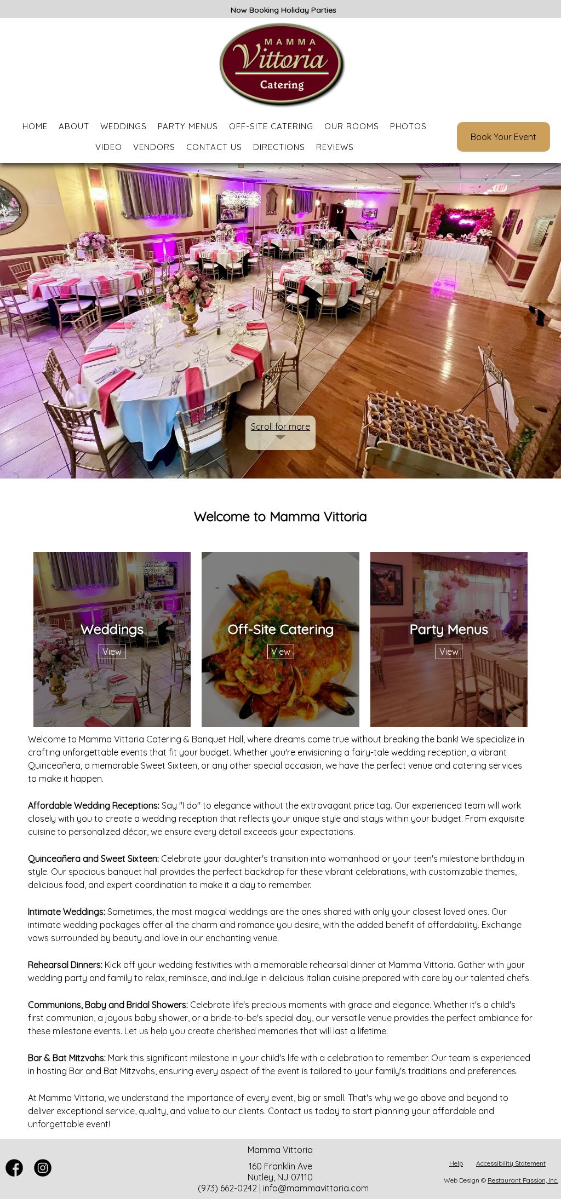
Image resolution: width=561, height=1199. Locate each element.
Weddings (123, 126)
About (74, 126)
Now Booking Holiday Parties (283, 10)
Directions (279, 147)
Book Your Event (503, 136)
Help (456, 1163)
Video (108, 147)
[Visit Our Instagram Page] (42, 1173)
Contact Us (214, 147)
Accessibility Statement (511, 1163)
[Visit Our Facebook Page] (14, 1173)
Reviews (335, 147)
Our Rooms (351, 126)
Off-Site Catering (271, 126)
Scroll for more (280, 426)
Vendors (154, 147)
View (112, 651)
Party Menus (188, 126)
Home (35, 126)
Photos (408, 126)
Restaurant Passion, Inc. (523, 1180)
